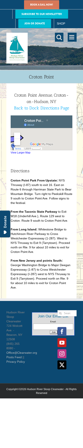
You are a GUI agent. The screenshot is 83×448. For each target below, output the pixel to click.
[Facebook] (61, 331)
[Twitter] (61, 364)
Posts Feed (14, 357)
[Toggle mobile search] (59, 37)
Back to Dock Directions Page (41, 108)
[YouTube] (61, 342)
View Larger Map (20, 152)
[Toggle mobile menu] (72, 37)
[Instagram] (61, 353)
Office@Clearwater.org (21, 352)
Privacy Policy (15, 361)
